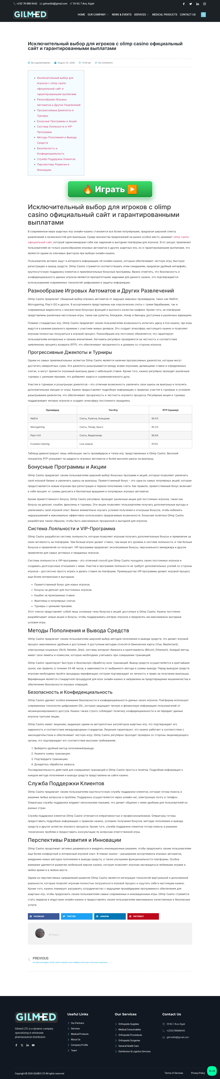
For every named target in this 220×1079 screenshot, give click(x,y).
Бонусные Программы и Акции (57, 121)
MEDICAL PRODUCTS (164, 14)
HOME (81, 14)
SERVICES (140, 14)
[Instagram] (204, 3)
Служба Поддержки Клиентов (56, 159)
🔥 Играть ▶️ (110, 189)
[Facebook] (183, 3)
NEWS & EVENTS (122, 14)
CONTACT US (188, 14)
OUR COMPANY (97, 14)
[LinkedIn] (197, 3)
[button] (203, 14)
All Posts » (54, 934)
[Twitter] (190, 3)
